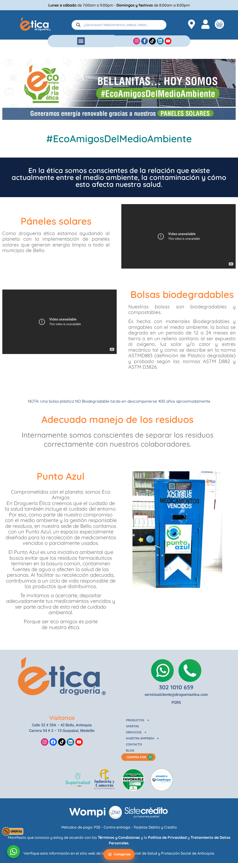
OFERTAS (132, 726)
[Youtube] (79, 742)
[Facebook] (53, 742)
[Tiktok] (62, 742)
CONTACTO (134, 744)
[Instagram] (44, 742)
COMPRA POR (136, 757)
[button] (81, 41)
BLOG (130, 750)
